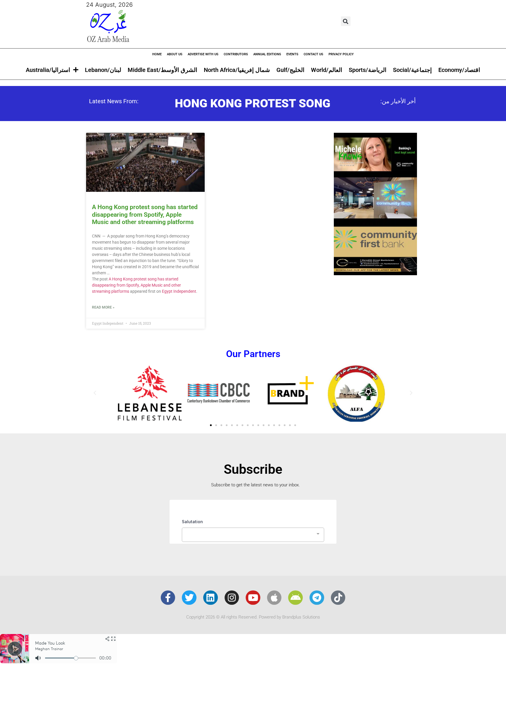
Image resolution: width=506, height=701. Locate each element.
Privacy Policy (341, 54)
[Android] (295, 597)
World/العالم (326, 69)
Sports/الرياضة (368, 69)
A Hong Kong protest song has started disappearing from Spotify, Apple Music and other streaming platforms (145, 214)
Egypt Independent (179, 291)
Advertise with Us (203, 54)
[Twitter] (189, 597)
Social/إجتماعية (412, 69)
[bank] (375, 273)
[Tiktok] (338, 597)
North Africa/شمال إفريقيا (237, 69)
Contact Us (313, 54)
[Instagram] (232, 597)
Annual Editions (267, 54)
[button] (346, 21)
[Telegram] (317, 597)
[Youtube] (253, 597)
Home (157, 54)
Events (292, 54)
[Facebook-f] (168, 597)
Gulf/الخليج (290, 69)
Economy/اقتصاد (459, 69)
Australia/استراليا (48, 69)
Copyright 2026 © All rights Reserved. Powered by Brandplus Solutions (253, 617)
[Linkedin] (210, 597)
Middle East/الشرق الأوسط (162, 69)
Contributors (236, 54)
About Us (174, 54)
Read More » (103, 307)
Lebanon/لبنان (103, 69)
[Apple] (274, 597)
